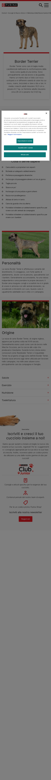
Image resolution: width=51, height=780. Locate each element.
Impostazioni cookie (25, 141)
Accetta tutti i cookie (25, 148)
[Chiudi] (46, 113)
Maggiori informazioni (15, 134)
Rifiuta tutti (25, 154)
